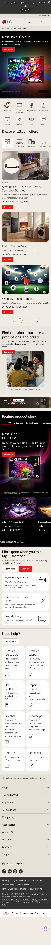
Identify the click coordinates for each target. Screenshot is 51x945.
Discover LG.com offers (20, 131)
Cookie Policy (23, 884)
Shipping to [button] (15, 28)
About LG (7, 832)
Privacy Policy (8, 884)
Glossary (7, 846)
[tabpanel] (25, 485)
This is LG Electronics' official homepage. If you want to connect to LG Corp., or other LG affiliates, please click (25, 902)
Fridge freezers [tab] (32, 423)
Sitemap (5, 880)
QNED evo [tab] (18, 423)
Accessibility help (36, 889)
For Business (43, 16)
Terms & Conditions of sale (14, 889)
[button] (29, 21)
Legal (14, 880)
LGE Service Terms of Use (30, 880)
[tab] (7, 143)
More (42, 778)
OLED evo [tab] (6, 423)
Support (6, 854)
